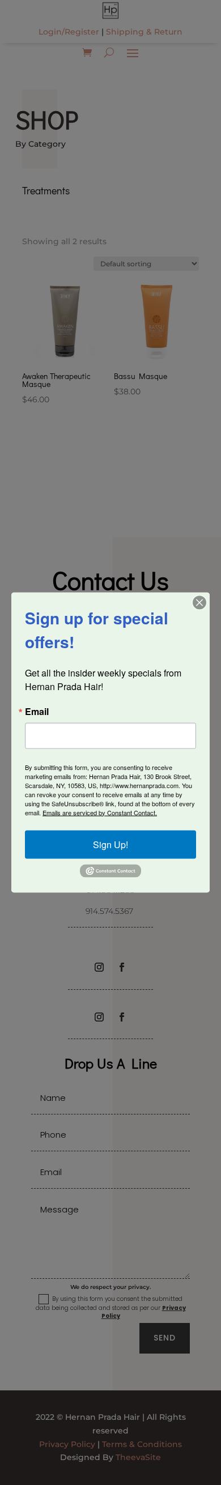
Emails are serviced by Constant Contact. (99, 811)
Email (37, 711)
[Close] (199, 602)
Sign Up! (110, 843)
